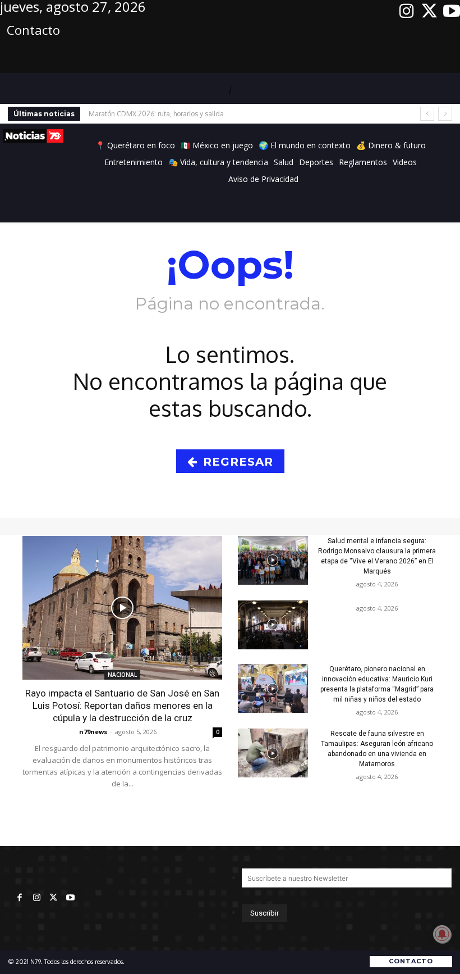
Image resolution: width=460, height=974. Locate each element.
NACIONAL (122, 675)
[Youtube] (451, 11)
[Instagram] (406, 11)
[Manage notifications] (442, 934)
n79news (93, 731)
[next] (445, 114)
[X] (429, 11)
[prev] (427, 114)
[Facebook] (19, 898)
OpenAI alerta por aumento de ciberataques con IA (174, 114)
